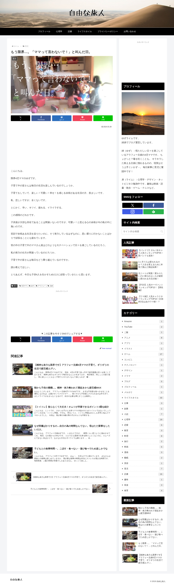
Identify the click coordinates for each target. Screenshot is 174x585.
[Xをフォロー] (132, 205)
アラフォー (42, 286)
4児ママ (24, 286)
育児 (15, 286)
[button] (162, 231)
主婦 (51, 286)
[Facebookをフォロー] (153, 205)
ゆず (32, 286)
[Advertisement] (62, 148)
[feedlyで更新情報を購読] (153, 211)
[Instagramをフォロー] (132, 211)
